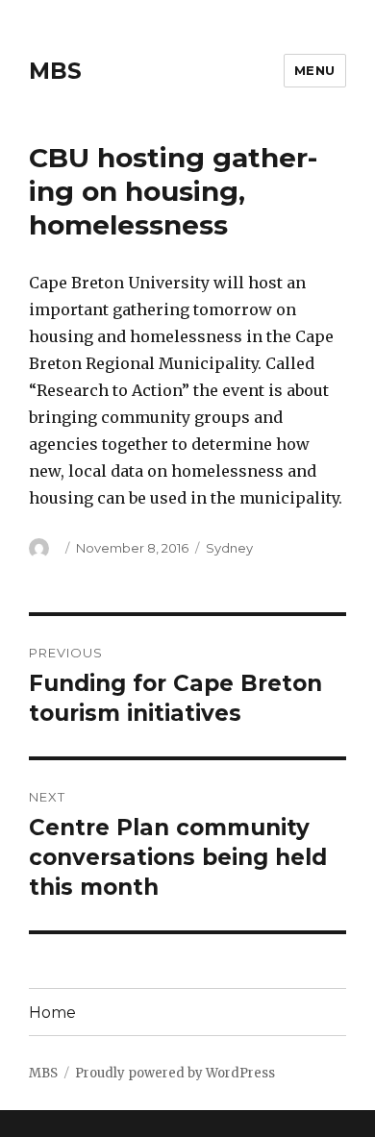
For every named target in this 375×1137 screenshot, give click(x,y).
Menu (315, 70)
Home (52, 1012)
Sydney (229, 548)
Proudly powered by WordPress (175, 1073)
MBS (55, 71)
